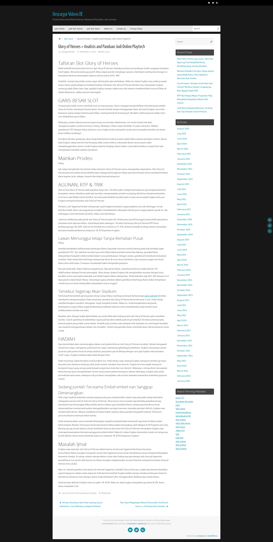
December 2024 (184, 219)
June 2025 (182, 194)
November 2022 (184, 345)
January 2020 (183, 381)
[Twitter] (213, 3)
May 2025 (181, 199)
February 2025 (184, 209)
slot (177, 434)
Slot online (181, 445)
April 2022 (182, 366)
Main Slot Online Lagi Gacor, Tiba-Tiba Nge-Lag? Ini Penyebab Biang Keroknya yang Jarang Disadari (195, 63)
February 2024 (184, 270)
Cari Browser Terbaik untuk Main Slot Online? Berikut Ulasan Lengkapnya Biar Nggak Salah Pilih (195, 87)
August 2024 (183, 239)
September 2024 (185, 234)
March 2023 (182, 325)
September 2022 (185, 355)
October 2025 (183, 174)
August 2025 (183, 184)
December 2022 (184, 340)
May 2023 (181, 315)
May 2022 (181, 361)
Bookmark (106, 493)
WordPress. (212, 536)
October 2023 (183, 290)
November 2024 (184, 224)
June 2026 (182, 138)
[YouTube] (209, 3)
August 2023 (183, 300)
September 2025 (185, 179)
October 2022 (183, 350)
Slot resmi (180, 408)
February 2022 (184, 376)
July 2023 (181, 305)
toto (178, 405)
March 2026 (182, 149)
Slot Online (181, 448)
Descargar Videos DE (68, 14)
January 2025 (183, 214)
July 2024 (181, 244)
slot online (181, 419)
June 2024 (182, 250)
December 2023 (184, 280)
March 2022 (182, 371)
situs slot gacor (183, 423)
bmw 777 (180, 398)
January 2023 (183, 335)
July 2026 (181, 133)
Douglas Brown (68, 52)
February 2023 (184, 330)
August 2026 (183, 128)
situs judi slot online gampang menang (79, 493)
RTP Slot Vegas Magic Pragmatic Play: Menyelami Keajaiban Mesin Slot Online (195, 99)
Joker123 (180, 430)
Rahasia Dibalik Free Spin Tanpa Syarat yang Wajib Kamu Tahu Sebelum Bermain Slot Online (195, 75)
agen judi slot (150, 296)
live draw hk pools (184, 401)
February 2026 (184, 154)
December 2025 (184, 164)
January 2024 (183, 275)
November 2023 (184, 285)
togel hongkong (183, 412)
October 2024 (183, 229)
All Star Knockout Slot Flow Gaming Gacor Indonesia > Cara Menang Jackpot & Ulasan (81, 504)
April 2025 (182, 204)
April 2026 (182, 143)
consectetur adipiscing (136, 523)
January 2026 (183, 159)
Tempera (201, 536)
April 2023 (182, 320)
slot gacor (180, 427)
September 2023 (185, 295)
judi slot (179, 438)
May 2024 (181, 255)
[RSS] (217, 3)
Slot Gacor (68, 39)
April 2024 (182, 260)
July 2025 (181, 189)
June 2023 (182, 310)
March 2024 (182, 265)
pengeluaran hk (183, 416)
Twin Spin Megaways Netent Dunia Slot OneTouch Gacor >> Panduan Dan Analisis (144, 504)
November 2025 (184, 169)
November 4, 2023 (88, 52)
